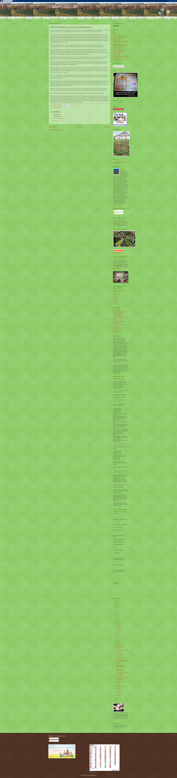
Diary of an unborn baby (117, 315)
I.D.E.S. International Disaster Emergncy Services (119, 322)
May (117, 638)
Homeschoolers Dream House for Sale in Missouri (121, 678)
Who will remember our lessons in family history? (121, 673)
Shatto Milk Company (117, 328)
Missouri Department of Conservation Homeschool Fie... (121, 666)
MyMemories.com (116, 264)
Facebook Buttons (118, 163)
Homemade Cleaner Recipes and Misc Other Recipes (120, 57)
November (118, 626)
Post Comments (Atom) (58, 129)
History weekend (118, 651)
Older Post (107, 127)
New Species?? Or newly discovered (120, 682)
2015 (116, 611)
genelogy (58, 107)
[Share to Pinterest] (72, 105)
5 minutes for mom (116, 310)
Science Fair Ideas (116, 54)
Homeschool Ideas (116, 39)
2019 (116, 603)
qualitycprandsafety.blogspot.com (119, 221)
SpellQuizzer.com (116, 330)
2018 (116, 605)
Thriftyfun (115, 303)
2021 (116, 600)
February (117, 693)
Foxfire (114, 292)
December (118, 623)
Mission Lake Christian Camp (118, 324)
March (117, 691)
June (117, 636)
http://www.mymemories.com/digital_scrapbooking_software (120, 267)
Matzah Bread (118, 688)
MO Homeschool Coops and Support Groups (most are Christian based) (120, 45)
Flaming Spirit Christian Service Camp (120, 317)
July (117, 634)
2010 (116, 622)
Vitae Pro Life (116, 332)
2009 (116, 698)
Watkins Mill (117, 663)
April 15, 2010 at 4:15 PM (58, 118)
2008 (116, 700)
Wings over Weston (119, 656)
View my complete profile (118, 204)
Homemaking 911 (116, 294)
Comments (117, 213)
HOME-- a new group (119, 658)
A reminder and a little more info (121, 649)
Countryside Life (63, 6)
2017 (116, 607)
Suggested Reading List (117, 59)
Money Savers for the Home (118, 38)
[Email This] (66, 105)
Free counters (92, 771)
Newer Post (52, 127)
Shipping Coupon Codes (117, 252)
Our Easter (117, 684)
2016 (116, 609)
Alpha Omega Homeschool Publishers (120, 312)
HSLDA (114, 319)
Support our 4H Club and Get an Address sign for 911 (119, 52)
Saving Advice (116, 298)
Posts (116, 211)
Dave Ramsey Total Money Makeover (120, 290)
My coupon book (118, 642)
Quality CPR (115, 326)
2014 (116, 613)
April (122, 169)
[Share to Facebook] (70, 105)
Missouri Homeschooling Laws (119, 49)
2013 (116, 615)
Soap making (115, 300)
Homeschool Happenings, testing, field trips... (120, 42)
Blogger (94, 775)
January (117, 695)
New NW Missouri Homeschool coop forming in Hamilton (121, 660)
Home (79, 127)
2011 (116, 620)
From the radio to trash (119, 676)
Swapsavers (115, 301)
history (61, 107)
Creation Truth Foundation (118, 313)
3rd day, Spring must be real (120, 686)
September (118, 630)
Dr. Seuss (116, 728)
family (54, 107)
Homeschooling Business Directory (120, 36)
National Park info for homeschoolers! (119, 670)
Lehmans (115, 296)
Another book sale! (119, 644)
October (117, 628)
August (117, 632)
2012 (116, 617)
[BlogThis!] (68, 105)
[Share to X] (69, 105)
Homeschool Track (119, 654)
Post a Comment (55, 121)
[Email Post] (64, 105)
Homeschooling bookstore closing (120, 647)
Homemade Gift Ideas (117, 47)
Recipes (114, 34)
